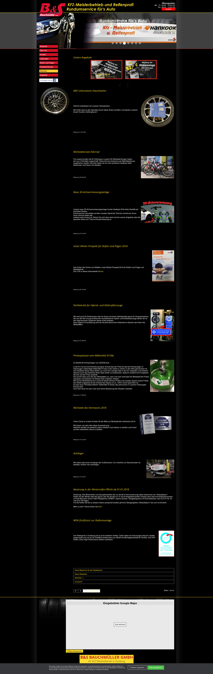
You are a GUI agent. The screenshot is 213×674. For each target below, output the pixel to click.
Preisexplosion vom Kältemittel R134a (93, 355)
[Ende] (97, 590)
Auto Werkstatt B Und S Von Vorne (116, 43)
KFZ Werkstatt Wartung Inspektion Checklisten (128, 43)
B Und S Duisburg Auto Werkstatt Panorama (120, 43)
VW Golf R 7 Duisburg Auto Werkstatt (136, 43)
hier (102, 271)
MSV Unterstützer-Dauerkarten (89, 90)
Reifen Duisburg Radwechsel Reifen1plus (132, 43)
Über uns (43, 50)
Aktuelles (43, 71)
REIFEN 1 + (79, 578)
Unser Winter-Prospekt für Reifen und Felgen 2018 (100, 246)
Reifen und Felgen (47, 62)
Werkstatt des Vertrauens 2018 (89, 407)
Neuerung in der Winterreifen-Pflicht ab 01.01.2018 (101, 489)
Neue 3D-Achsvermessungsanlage (91, 192)
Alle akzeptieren (155, 667)
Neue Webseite (81, 574)
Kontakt (43, 54)
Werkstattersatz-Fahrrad (86, 151)
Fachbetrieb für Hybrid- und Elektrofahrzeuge (98, 305)
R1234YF (78, 581)
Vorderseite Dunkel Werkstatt (140, 43)
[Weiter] (93, 590)
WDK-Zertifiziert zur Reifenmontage (92, 520)
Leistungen (44, 58)
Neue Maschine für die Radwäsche (88, 570)
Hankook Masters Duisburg (124, 43)
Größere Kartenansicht (74, 651)
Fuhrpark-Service (46, 67)
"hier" (100, 506)
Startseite (43, 46)
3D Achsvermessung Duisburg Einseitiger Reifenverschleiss (113, 43)
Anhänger (78, 453)
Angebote (43, 75)
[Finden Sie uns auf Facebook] (48, 80)
